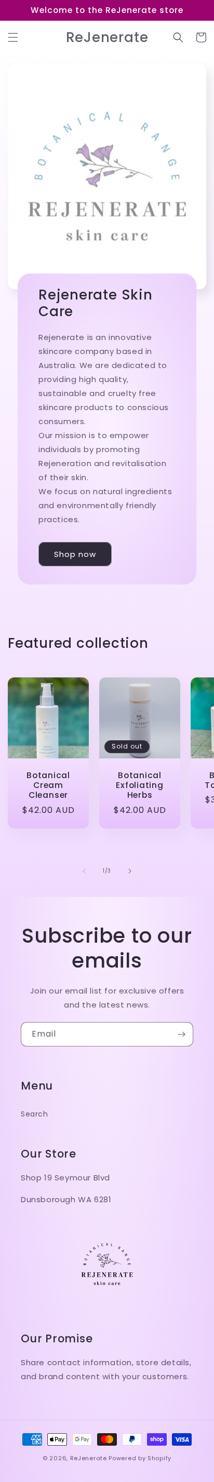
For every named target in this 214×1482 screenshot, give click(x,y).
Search (34, 1114)
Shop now (75, 554)
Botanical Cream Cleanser (48, 785)
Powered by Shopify (140, 1458)
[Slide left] (84, 871)
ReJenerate (88, 1458)
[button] (13, 37)
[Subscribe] (181, 1034)
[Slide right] (129, 871)
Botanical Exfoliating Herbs (140, 785)
